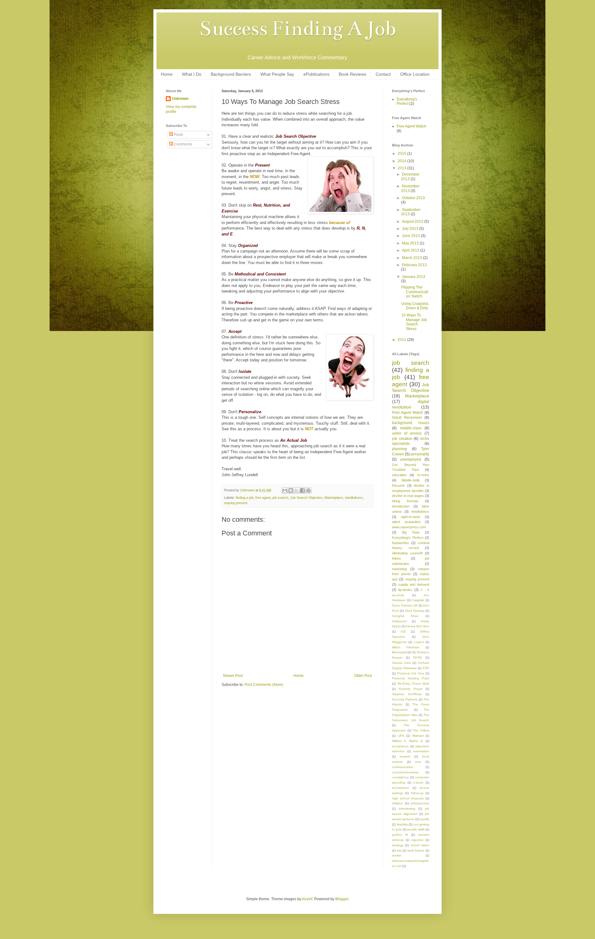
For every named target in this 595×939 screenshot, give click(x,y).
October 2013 (413, 198)
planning (399, 449)
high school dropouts (408, 798)
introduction (400, 506)
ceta (418, 761)
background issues (410, 423)
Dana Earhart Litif (404, 605)
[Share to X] (296, 490)
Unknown (180, 98)
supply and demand (413, 584)
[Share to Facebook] (302, 490)
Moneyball (399, 652)
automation (421, 751)
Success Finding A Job (297, 28)
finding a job (244, 497)
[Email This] (285, 490)
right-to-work (410, 517)
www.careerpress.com (409, 527)
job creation (402, 438)
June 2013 (411, 236)
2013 (402, 168)
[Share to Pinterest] (308, 490)
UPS (401, 735)
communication (402, 767)
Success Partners (404, 699)
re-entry (423, 475)
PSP (426, 668)
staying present (235, 503)
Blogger (341, 899)
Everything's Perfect (407, 101)
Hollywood (399, 621)
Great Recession (407, 417)
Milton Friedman (406, 647)
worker (396, 855)
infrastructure (420, 803)
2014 (402, 161)
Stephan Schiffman (407, 694)
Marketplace (333, 497)
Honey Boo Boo (417, 626)
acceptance (400, 746)
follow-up (417, 793)
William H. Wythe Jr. (407, 741)
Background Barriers (231, 74)
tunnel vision (420, 845)
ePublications (316, 74)
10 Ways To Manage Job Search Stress (414, 322)
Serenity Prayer (410, 689)
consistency (400, 777)
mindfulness (354, 497)
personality (420, 454)
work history (416, 850)
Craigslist (418, 600)
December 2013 (410, 176)
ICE (403, 631)
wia (399, 850)
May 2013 (411, 243)
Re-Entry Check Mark (413, 683)
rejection (418, 840)
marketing (399, 569)
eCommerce (400, 787)
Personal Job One (410, 673)
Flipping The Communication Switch (414, 291)
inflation (397, 803)
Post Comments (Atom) (264, 684)
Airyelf (307, 899)
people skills (416, 829)
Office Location (415, 74)
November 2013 (410, 188)
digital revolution (410, 404)
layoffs (424, 819)
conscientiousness (405, 772)
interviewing (407, 808)
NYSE (417, 657)
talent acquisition (406, 522)
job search (280, 497)
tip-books (405, 590)
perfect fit (400, 834)
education (399, 475)
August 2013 (413, 221)
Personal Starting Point (410, 678)
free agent (263, 497)
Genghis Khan (405, 616)
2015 (402, 153)
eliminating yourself (407, 553)
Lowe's (419, 642)
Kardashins (400, 543)
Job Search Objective (306, 497)
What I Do (191, 74)
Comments (182, 144)
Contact (383, 74)
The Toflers (421, 730)
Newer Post (233, 675)
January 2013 (413, 277)
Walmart (418, 735)
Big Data (410, 532)
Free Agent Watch (411, 126)
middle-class (410, 428)
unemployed (410, 459)
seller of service (407, 433)
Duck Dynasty (415, 610)
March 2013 (412, 258)
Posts (178, 134)
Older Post (363, 675)
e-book (418, 782)
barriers (405, 756)
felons (396, 558)
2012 (402, 340)
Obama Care (401, 662)
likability (402, 824)
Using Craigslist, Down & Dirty (415, 306)
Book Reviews (352, 74)
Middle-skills (411, 480)
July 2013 (410, 228)
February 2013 (414, 265)
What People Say (277, 74)
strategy (397, 845)
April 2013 (411, 250)
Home (167, 74)
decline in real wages (408, 496)
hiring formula (405, 501)
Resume (398, 485)
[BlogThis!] (291, 490)
